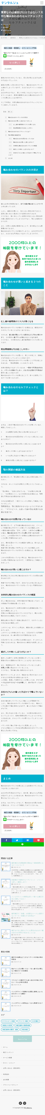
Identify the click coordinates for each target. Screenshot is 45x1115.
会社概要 (6, 1079)
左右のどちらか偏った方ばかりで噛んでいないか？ (24, 154)
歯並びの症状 (7, 30)
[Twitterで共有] (17, 840)
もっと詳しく (14, 62)
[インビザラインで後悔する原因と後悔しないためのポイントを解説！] (5, 995)
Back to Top (22, 1039)
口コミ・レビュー (9, 1063)
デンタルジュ (28, 1108)
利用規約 (6, 1074)
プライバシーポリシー (10, 1085)
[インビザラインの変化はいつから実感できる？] (5, 1006)
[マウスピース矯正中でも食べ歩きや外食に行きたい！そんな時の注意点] (5, 984)
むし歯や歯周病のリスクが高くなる (22, 124)
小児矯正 (36, 1021)
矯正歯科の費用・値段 (10, 1029)
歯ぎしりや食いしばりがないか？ (21, 149)
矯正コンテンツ (8, 1052)
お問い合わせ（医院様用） (12, 1068)
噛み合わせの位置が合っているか (21, 138)
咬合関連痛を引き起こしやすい (21, 128)
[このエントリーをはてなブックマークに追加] (27, 840)
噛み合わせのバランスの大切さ (16, 117)
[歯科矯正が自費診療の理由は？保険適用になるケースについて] (5, 866)
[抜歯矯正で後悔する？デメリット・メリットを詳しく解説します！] (5, 883)
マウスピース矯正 (9, 1021)
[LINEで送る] (22, 844)
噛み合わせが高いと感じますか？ (21, 142)
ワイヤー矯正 (23, 1021)
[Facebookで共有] (6, 840)
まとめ (9, 158)
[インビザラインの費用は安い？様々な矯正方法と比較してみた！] (5, 900)
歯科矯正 (5, 27)
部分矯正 (25, 1029)
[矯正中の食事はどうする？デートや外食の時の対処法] (5, 961)
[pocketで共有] (38, 840)
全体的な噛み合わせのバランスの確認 (23, 145)
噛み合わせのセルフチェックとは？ (18, 131)
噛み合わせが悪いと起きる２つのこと (18, 121)
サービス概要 (7, 1057)
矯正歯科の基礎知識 (23, 1025)
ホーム (5, 1047)
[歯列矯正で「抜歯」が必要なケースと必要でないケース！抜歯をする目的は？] (5, 917)
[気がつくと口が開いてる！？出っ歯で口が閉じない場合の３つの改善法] (5, 972)
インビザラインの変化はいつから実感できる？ (27, 1003)
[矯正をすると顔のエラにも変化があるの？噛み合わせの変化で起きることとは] (5, 934)
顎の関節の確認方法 (13, 135)
